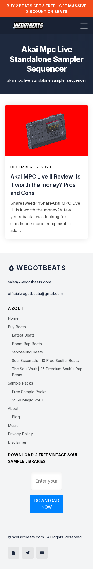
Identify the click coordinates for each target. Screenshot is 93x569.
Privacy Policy (20, 433)
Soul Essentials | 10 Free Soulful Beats (45, 360)
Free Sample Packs (29, 391)
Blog (16, 416)
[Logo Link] (28, 25)
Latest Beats (23, 335)
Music (13, 425)
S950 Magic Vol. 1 (27, 399)
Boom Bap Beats (27, 343)
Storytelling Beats (27, 351)
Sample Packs (20, 383)
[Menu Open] (74, 26)
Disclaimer (17, 442)
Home (13, 318)
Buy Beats (17, 326)
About (13, 408)
